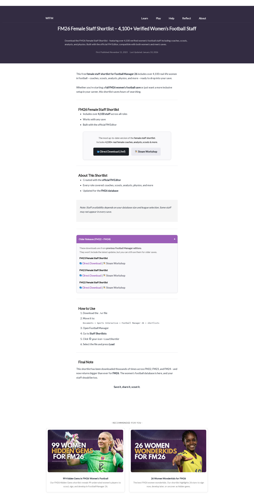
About (202, 18)
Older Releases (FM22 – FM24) (95, 239)
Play (158, 18)
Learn (144, 18)
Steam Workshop (147, 151)
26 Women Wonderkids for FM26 (168, 478)
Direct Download (91, 263)
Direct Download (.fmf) (112, 151)
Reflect (186, 18)
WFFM (49, 18)
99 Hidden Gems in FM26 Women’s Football (85, 478)
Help (171, 18)
